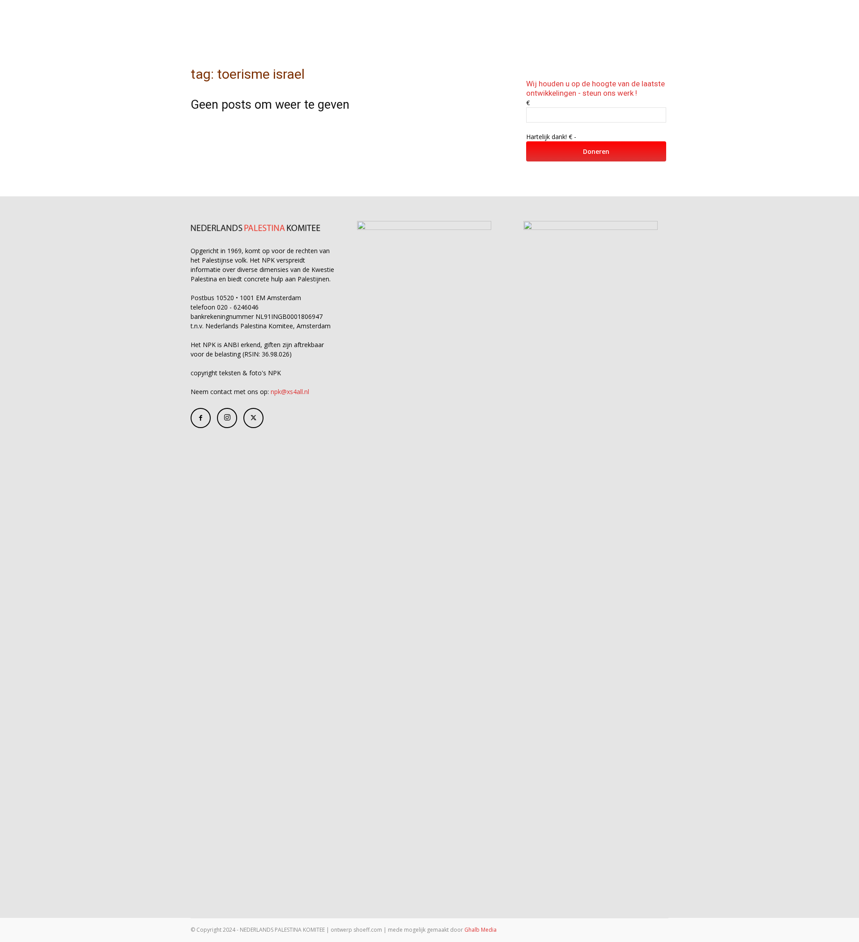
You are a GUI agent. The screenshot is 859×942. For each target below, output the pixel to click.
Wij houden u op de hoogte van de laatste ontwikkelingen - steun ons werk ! (595, 88)
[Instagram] (227, 418)
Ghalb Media (480, 930)
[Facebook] (201, 418)
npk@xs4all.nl (290, 391)
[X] (253, 418)
